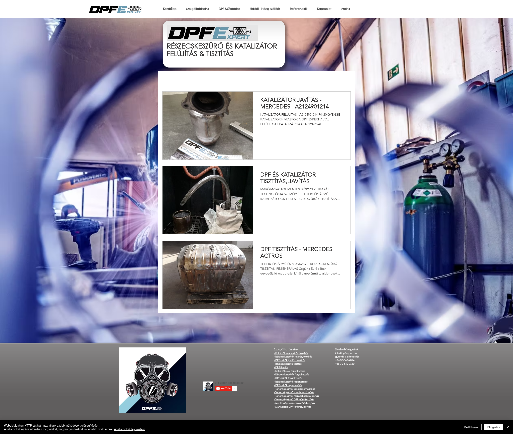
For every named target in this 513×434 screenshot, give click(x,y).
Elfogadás (493, 427)
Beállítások (471, 427)
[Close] (508, 427)
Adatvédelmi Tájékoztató (129, 429)
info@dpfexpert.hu (346, 353)
